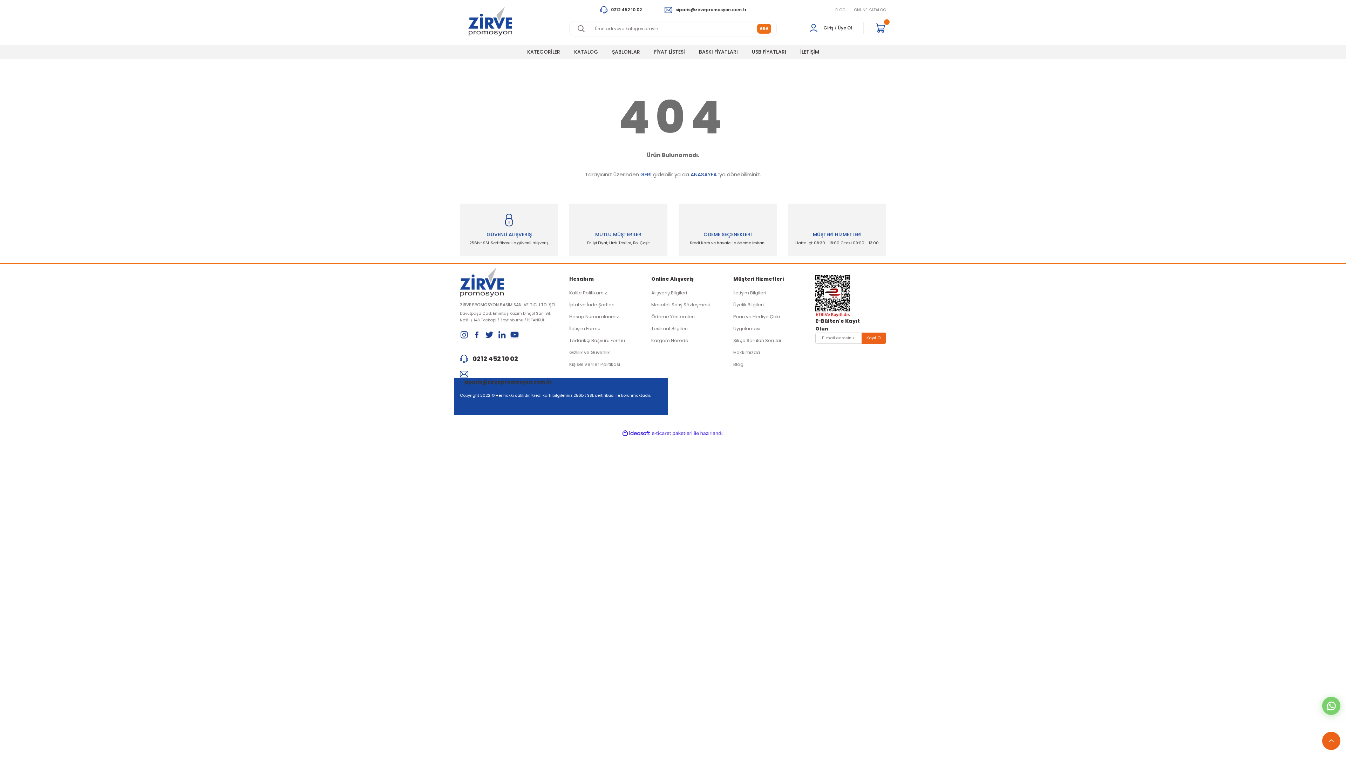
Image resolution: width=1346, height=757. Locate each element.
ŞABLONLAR (626, 51)
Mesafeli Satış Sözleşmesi (680, 304)
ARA (764, 29)
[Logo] (490, 21)
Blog (738, 364)
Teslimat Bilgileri (669, 328)
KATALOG (586, 51)
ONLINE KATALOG (870, 10)
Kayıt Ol (874, 338)
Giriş (828, 28)
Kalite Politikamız (588, 292)
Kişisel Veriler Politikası (594, 364)
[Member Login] (813, 28)
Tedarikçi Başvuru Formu (597, 340)
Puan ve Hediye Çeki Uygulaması (756, 322)
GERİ (646, 174)
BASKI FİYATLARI (718, 51)
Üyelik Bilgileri (748, 304)
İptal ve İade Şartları (591, 304)
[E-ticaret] (672, 433)
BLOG (840, 10)
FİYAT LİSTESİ (669, 51)
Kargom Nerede (669, 340)
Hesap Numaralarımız (594, 316)
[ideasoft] (636, 433)
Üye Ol (845, 28)
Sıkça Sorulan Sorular (757, 340)
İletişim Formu (584, 328)
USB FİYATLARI (769, 51)
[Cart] (880, 28)
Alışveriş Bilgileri (669, 292)
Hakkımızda (746, 352)
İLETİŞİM (809, 51)
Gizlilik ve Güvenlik (589, 352)
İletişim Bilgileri (749, 292)
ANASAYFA (704, 174)
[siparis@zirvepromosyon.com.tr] (509, 374)
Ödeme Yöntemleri (673, 316)
